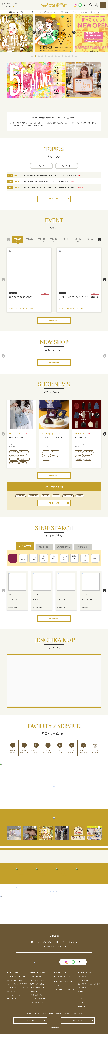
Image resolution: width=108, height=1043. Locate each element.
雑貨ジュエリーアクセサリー (43, 558)
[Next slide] (74, 32)
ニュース (41, 166)
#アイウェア (45, 496)
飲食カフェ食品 (85, 558)
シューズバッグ (33, 558)
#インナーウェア (68, 496)
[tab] (25, 546)
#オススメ (79, 496)
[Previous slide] (34, 32)
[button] (32, 56)
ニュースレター (66, 166)
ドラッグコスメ (64, 558)
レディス (13, 558)
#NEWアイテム (20, 496)
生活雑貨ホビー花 (74, 558)
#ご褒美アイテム (33, 496)
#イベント (56, 496)
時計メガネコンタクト (54, 558)
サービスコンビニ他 (95, 558)
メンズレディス (23, 558)
